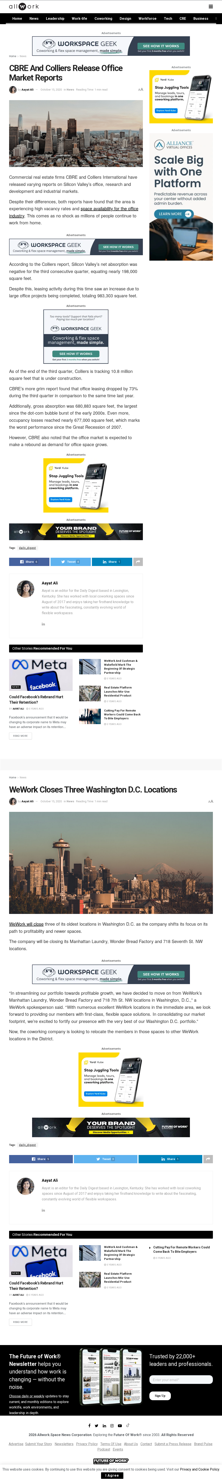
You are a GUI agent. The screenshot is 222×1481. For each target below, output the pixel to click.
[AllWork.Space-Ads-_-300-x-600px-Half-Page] (181, 197)
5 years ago (36, 708)
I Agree (112, 1475)
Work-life (79, 19)
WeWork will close (26, 924)
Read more (20, 736)
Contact (146, 1444)
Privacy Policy (87, 1444)
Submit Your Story (38, 1444)
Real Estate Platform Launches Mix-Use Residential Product (118, 691)
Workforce (148, 19)
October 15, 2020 (51, 89)
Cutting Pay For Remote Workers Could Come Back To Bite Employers (122, 714)
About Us (131, 1444)
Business (200, 19)
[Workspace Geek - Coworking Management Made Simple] (111, 46)
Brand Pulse (203, 1444)
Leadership (55, 19)
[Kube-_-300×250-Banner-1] (75, 485)
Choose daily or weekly (26, 1396)
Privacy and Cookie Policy (199, 1469)
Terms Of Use (110, 1444)
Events (118, 1449)
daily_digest (27, 547)
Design (125, 19)
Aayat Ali (27, 89)
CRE (183, 19)
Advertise (16, 1444)
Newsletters (64, 1444)
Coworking (103, 19)
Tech (168, 19)
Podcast (103, 1449)
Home (17, 19)
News (34, 19)
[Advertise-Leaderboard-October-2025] (76, 531)
